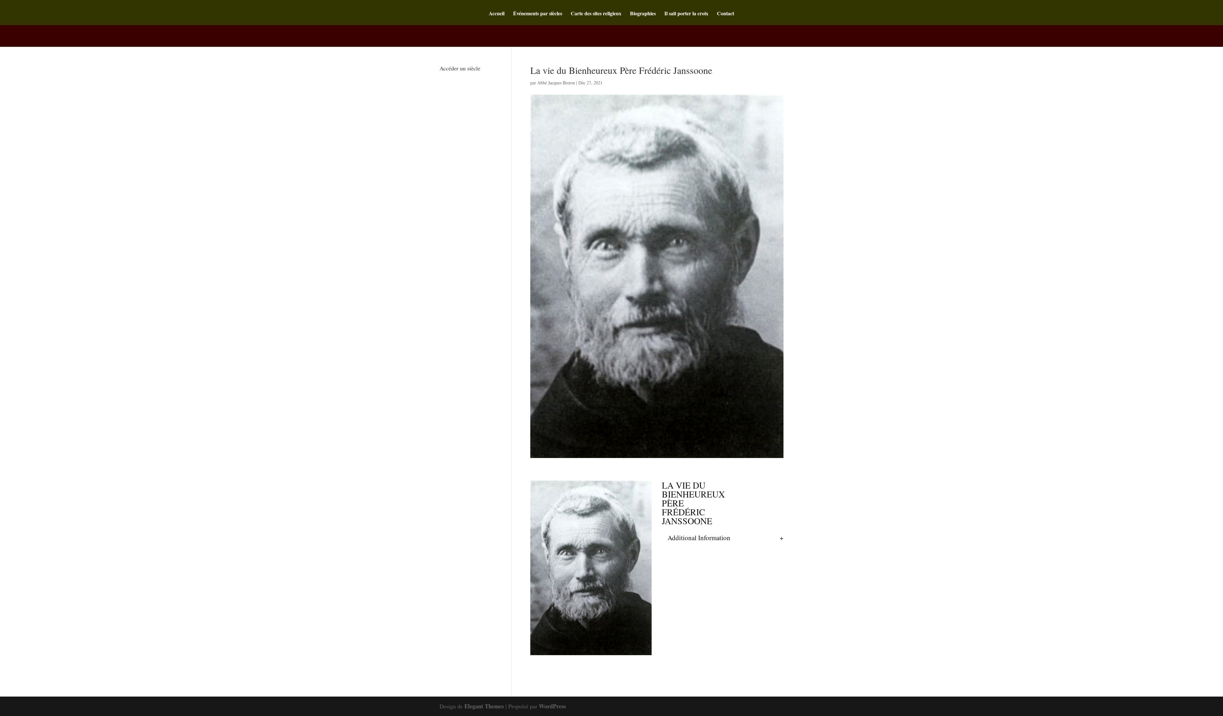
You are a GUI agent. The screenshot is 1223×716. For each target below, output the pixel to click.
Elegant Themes (484, 706)
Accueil (496, 14)
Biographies (643, 14)
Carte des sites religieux (596, 14)
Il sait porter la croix (686, 14)
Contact (725, 14)
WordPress (552, 706)
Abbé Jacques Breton (556, 83)
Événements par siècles (537, 14)
